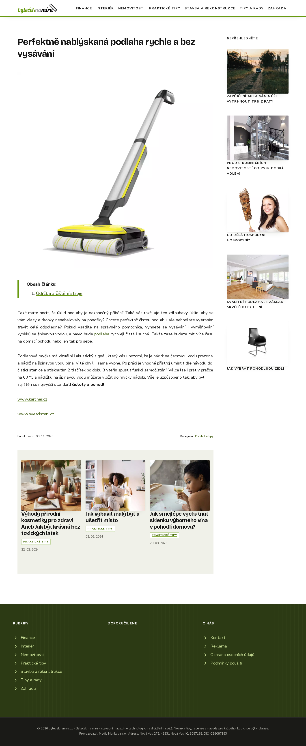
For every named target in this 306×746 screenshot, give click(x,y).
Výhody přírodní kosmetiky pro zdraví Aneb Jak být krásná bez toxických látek (50, 523)
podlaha (101, 334)
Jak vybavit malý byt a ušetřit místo (112, 517)
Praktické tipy (164, 8)
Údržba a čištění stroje (59, 293)
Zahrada (277, 8)
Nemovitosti (131, 8)
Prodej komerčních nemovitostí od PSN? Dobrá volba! (255, 168)
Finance (84, 8)
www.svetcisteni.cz (35, 414)
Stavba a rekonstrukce (210, 8)
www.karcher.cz (32, 399)
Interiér (105, 8)
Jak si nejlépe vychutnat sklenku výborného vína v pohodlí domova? (179, 520)
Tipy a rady (251, 8)
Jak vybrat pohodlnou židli (255, 369)
